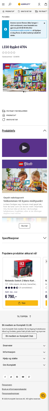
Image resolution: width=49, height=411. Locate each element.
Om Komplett (9, 365)
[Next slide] (44, 78)
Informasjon (9, 352)
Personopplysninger (10, 393)
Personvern (7, 385)
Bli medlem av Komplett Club (19, 336)
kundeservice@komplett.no (21, 30)
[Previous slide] (4, 78)
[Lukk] (44, 23)
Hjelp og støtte (10, 358)
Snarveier (7, 345)
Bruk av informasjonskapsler (14, 389)
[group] (24, 77)
